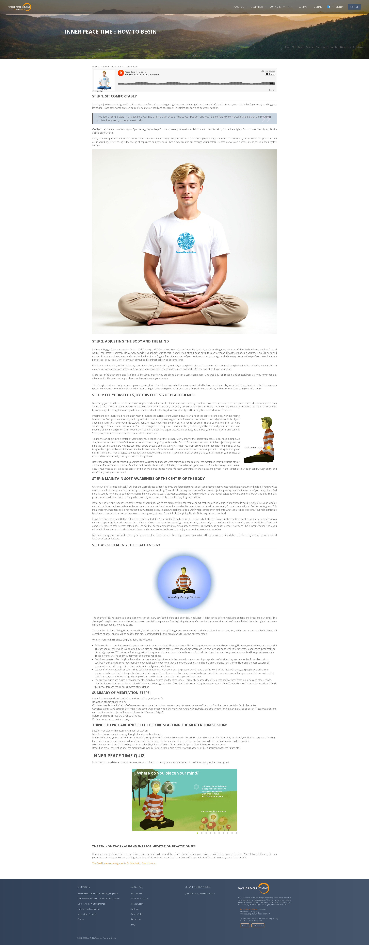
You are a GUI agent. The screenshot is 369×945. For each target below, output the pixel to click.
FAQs (133, 924)
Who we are (136, 893)
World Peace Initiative (248, 909)
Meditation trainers (140, 898)
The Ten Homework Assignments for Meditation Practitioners (123, 863)
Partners (135, 909)
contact (303, 6)
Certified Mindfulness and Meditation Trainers (99, 898)
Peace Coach (137, 903)
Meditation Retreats (87, 914)
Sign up (354, 6)
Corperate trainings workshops (92, 903)
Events (81, 919)
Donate (244, 925)
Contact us (258, 925)
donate (318, 6)
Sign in (339, 6)
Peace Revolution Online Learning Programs (98, 893)
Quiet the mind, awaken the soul (199, 893)
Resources (136, 919)
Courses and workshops (89, 909)
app (290, 6)
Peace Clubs (137, 914)
